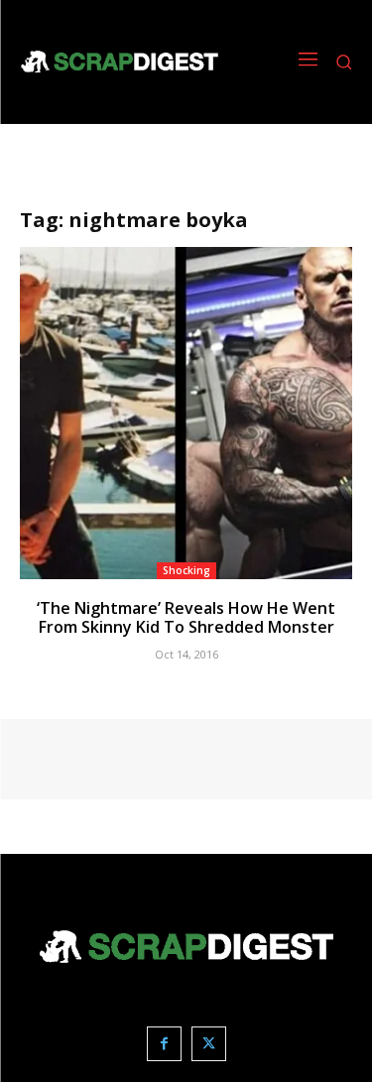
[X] (208, 1043)
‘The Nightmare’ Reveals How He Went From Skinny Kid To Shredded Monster (186, 617)
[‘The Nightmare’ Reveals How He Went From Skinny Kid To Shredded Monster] (186, 413)
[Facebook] (164, 1043)
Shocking (186, 570)
